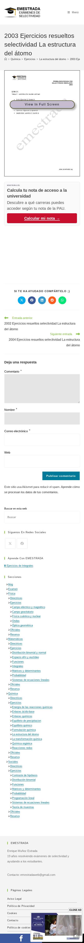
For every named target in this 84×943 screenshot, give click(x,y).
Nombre (10, 409)
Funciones (18, 661)
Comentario (12, 371)
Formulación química (24, 729)
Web (7, 452)
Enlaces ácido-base (23, 711)
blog (10, 584)
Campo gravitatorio (22, 611)
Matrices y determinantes (26, 670)
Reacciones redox (22, 747)
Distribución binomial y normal (29, 652)
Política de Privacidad (21, 906)
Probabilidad (19, 675)
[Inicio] (5, 59)
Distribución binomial (24, 779)
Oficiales (15, 629)
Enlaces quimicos (22, 716)
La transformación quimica (27, 739)
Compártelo (21, 938)
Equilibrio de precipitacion (26, 720)
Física (11, 593)
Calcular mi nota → (42, 218)
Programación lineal (23, 798)
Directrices (16, 598)
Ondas (16, 620)
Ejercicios (15, 602)
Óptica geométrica (22, 625)
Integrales (17, 666)
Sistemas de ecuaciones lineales (30, 679)
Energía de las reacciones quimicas (32, 707)
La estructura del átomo (25, 734)
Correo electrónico (17, 431)
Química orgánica (22, 743)
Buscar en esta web (15, 508)
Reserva (15, 634)
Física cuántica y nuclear (26, 616)
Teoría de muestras (23, 807)
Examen (13, 589)
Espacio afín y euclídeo (25, 657)
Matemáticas (15, 638)
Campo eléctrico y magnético (28, 607)
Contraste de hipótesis (25, 775)
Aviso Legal (14, 898)
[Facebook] (22, 543)
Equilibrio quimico (22, 725)
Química (13, 693)
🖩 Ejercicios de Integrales (18, 565)
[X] (10, 543)
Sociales (13, 761)
